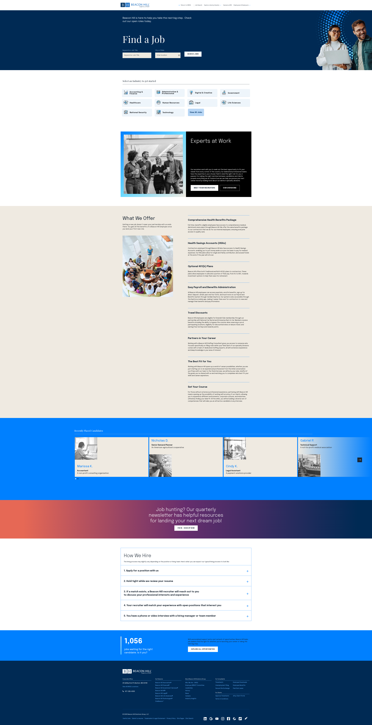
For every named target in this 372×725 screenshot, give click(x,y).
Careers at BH (227, 5)
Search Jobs (193, 54)
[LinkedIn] (205, 718)
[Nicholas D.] (186, 465)
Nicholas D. (160, 440)
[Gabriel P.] (335, 465)
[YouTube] (216, 718)
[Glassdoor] (240, 718)
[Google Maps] (211, 718)
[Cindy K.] (260, 448)
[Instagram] (222, 718)
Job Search (198, 5)
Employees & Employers (241, 5)
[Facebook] (228, 718)
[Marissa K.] (111, 448)
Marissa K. (85, 466)
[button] (186, 5)
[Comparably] (234, 718)
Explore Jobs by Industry (211, 5)
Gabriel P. (307, 440)
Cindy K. (232, 466)
